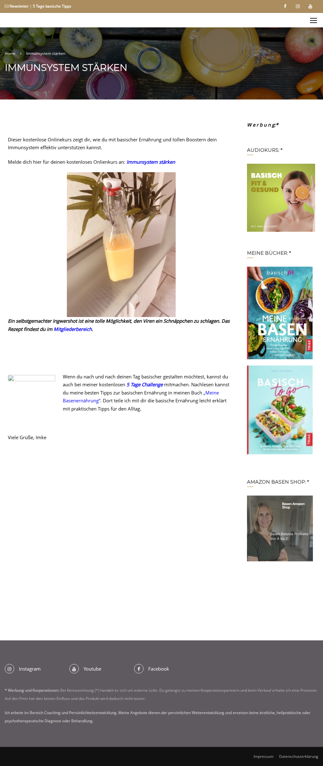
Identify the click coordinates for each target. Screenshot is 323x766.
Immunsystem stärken (150, 162)
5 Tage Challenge (144, 384)
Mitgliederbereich (73, 329)
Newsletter (19, 6)
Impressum (263, 756)
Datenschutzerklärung (298, 756)
